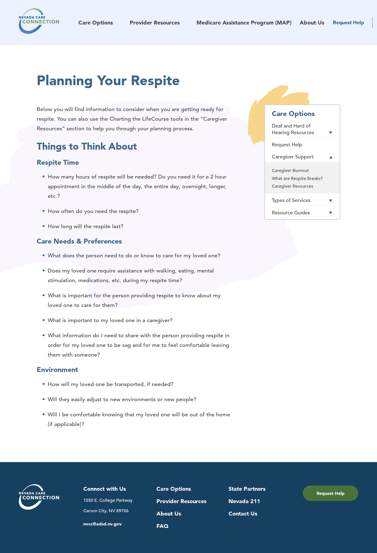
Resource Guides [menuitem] (291, 212)
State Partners (247, 488)
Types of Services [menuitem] (291, 200)
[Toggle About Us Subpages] (329, 23)
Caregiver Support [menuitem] (293, 156)
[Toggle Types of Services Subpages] (330, 200)
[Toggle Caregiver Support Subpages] (330, 157)
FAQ (162, 526)
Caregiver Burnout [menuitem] (290, 170)
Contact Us (243, 513)
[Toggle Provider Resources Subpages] (184, 23)
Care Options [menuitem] (95, 23)
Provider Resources (181, 501)
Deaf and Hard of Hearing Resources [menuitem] (293, 129)
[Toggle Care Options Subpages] (118, 23)
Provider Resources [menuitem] (155, 23)
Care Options (173, 488)
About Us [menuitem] (312, 23)
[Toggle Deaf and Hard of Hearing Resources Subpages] (330, 132)
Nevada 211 (244, 501)
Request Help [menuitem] (348, 22)
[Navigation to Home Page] (48, 22)
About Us (168, 513)
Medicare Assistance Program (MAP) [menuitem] (244, 23)
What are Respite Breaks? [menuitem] (297, 178)
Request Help (330, 493)
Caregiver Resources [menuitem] (292, 186)
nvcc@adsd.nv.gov (102, 524)
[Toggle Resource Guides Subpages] (330, 213)
